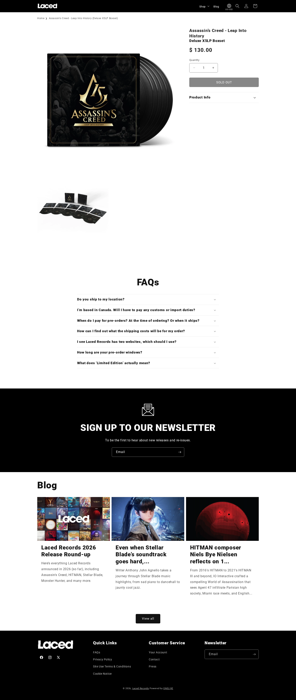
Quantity (194, 59)
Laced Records (140, 688)
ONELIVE (168, 688)
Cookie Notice (102, 673)
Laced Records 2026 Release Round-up (68, 551)
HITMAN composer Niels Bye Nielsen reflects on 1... (215, 554)
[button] (204, 6)
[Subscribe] (179, 452)
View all (148, 618)
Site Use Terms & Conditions (112, 666)
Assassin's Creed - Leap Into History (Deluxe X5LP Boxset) (83, 18)
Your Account (158, 652)
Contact (154, 659)
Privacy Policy (102, 659)
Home (40, 18)
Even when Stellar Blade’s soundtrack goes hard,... (141, 554)
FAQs (96, 652)
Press (152, 666)
